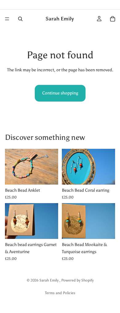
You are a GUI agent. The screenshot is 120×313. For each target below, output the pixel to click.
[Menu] (7, 19)
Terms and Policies (60, 293)
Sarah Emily (49, 280)
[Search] (20, 19)
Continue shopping (60, 93)
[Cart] (112, 19)
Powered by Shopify (77, 280)
